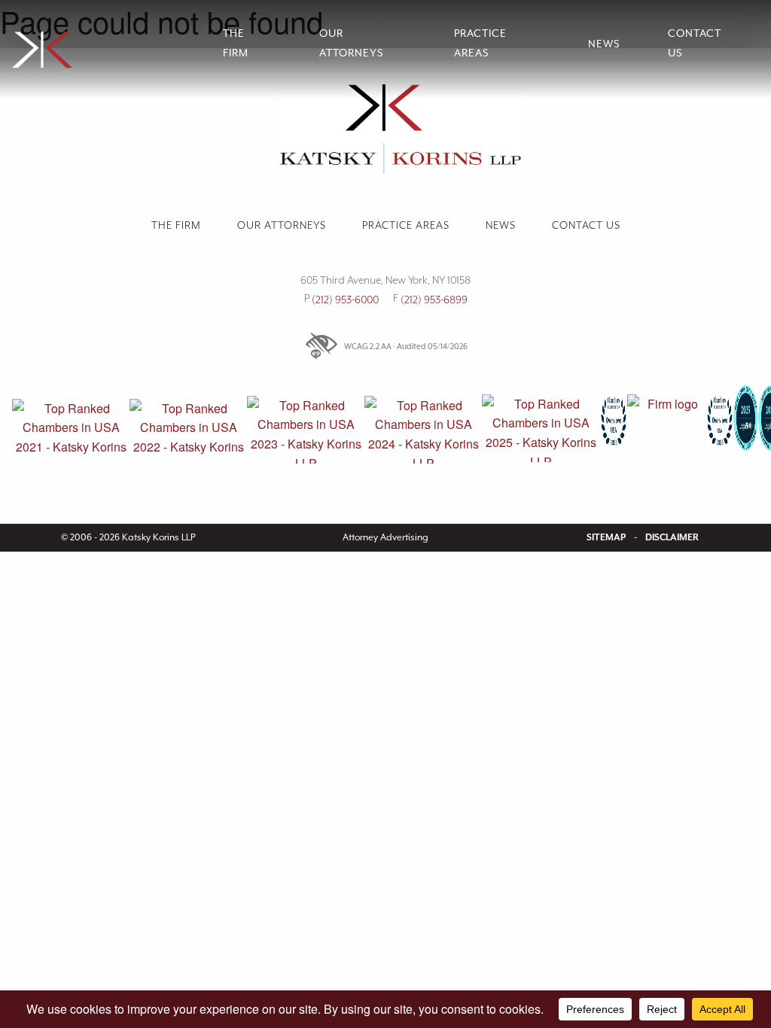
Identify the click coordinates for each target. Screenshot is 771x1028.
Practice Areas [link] (480, 43)
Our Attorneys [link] (351, 43)
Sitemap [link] (606, 537)
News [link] (604, 44)
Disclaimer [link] (672, 537)
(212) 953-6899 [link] (434, 299)
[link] (105, 43)
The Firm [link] (235, 43)
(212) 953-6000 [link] (345, 299)
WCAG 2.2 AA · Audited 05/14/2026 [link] (406, 346)
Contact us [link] (694, 43)
